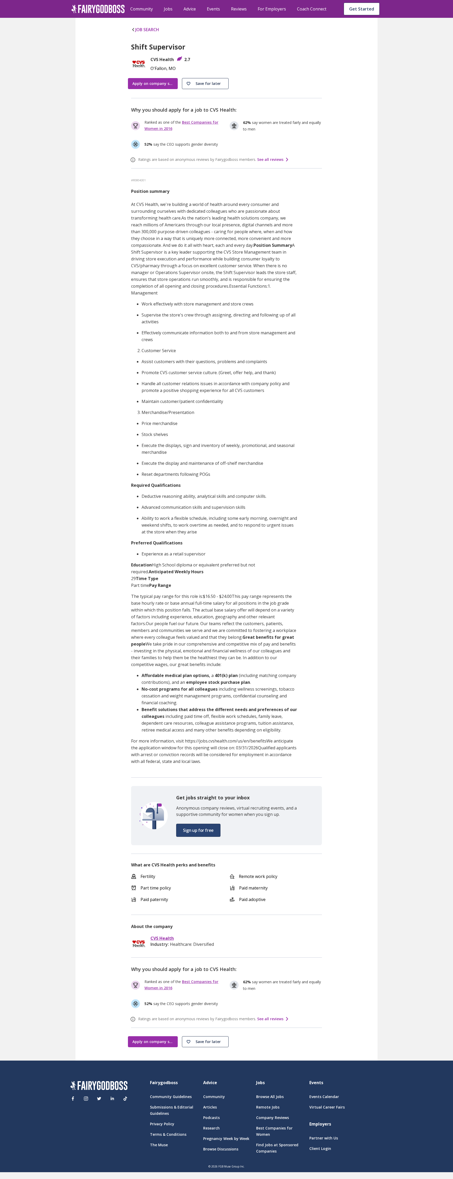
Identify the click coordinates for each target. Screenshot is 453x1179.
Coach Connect (311, 9)
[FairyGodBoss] (98, 1086)
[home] (98, 9)
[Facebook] (73, 1098)
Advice (190, 9)
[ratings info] (134, 160)
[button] (205, 83)
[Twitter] (99, 1098)
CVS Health (162, 938)
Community (141, 9)
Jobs (168, 9)
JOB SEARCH (147, 29)
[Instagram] (86, 1098)
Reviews (239, 9)
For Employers (272, 9)
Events (213, 9)
